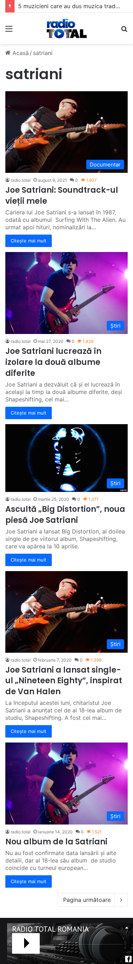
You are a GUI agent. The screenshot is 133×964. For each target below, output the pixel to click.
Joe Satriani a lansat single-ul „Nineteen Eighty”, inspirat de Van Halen (63, 680)
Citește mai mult (28, 240)
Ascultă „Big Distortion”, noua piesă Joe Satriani (65, 515)
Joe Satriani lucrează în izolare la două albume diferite (53, 362)
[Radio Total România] (66, 28)
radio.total (21, 180)
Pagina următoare (87, 899)
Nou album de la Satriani (56, 841)
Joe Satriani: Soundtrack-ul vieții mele (61, 196)
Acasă (20, 52)
